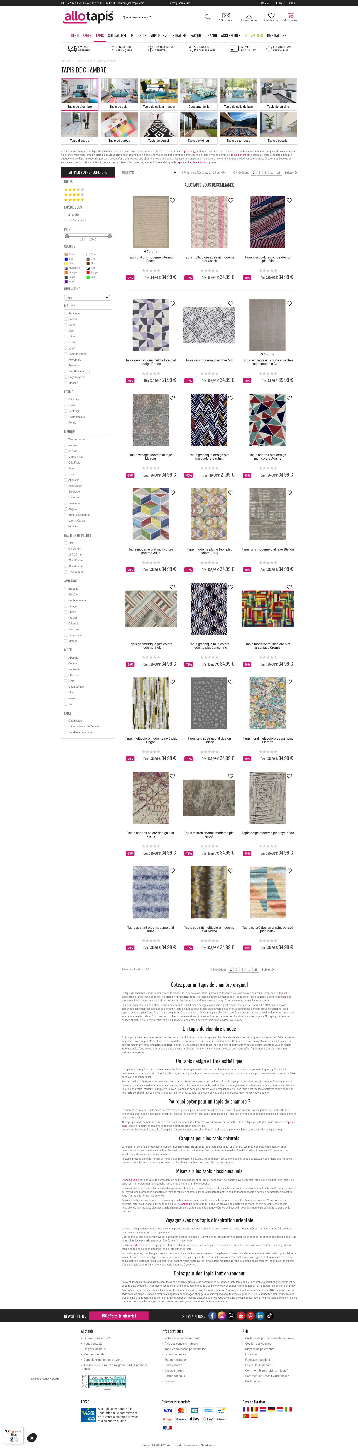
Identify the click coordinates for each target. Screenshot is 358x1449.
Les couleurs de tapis (259, 1365)
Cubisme (73, 669)
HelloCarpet (75, 485)
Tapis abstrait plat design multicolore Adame (267, 456)
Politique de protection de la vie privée (270, 1338)
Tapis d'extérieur (199, 140)
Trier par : (128, 172)
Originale (73, 399)
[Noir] (88, 268)
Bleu (71, 258)
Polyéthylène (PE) (79, 371)
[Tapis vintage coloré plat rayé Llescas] (151, 420)
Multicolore (74, 268)
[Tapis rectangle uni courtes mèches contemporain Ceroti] (268, 325)
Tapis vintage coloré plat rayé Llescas (150, 456)
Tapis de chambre (80, 107)
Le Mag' (280, 3)
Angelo (72, 509)
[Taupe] (66, 277)
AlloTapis (66, 61)
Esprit (71, 474)
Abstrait (73, 657)
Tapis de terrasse (238, 140)
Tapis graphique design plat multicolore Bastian (209, 456)
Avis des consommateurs (181, 1343)
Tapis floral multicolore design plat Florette (268, 740)
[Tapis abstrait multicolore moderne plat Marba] (209, 892)
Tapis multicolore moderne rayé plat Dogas (151, 740)
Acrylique (74, 313)
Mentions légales (95, 1354)
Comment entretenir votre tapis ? (267, 1376)
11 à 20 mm (75, 554)
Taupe (72, 277)
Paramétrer (48, 1442)
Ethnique (73, 675)
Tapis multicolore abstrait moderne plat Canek (209, 259)
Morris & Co (75, 456)
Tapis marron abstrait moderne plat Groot (209, 834)
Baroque (73, 588)
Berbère (73, 594)
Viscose (73, 382)
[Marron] (88, 263)
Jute (71, 330)
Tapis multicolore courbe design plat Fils (268, 259)
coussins (186, 1204)
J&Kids (72, 451)
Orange (73, 272)
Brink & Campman (79, 514)
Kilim (71, 692)
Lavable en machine (80, 732)
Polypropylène (76, 377)
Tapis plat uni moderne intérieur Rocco (150, 259)
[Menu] (20, 1428)
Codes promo (173, 1365)
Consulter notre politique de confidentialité (56, 1418)
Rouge (94, 272)
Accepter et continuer (92, 1442)
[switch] (14, 1439)
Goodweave (75, 720)
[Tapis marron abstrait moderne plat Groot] (209, 798)
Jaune (72, 263)
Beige (72, 254)
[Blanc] (88, 254)
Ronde (72, 422)
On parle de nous (95, 1349)
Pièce (89, 61)
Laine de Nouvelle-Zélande (84, 726)
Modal (72, 342)
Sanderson (74, 491)
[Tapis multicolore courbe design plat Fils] (268, 222)
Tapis (79, 61)
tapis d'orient (238, 154)
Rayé (71, 698)
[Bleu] (66, 259)
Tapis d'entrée (79, 140)
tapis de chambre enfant (191, 162)
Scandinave (75, 635)
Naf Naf (72, 445)
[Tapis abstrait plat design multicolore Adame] (268, 420)
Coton (71, 324)
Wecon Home (76, 439)
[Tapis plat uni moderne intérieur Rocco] (151, 222)
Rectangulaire (76, 416)
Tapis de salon (119, 107)
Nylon (71, 348)
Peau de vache (77, 353)
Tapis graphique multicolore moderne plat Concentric (209, 645)
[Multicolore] (66, 268)
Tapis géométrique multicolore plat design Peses (151, 362)
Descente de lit (199, 107)
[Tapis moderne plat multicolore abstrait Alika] (151, 514)
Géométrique (76, 686)
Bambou (73, 319)
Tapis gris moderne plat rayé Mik (209, 360)
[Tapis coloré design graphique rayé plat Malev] (268, 892)
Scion (71, 468)
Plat (70, 543)
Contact (266, 3)
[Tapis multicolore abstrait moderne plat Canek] (209, 222)
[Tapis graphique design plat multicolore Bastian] (209, 420)
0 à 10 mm (74, 548)
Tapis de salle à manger (159, 107)
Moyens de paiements (259, 1349)
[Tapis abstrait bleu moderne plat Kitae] (151, 892)
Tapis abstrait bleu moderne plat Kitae (150, 929)
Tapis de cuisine (278, 107)
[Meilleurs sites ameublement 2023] (118, 1382)
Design (72, 606)
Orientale (73, 623)
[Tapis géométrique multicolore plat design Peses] (151, 325)
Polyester (74, 365)
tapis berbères (134, 1245)
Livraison (251, 1354)
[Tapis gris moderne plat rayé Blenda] (268, 514)
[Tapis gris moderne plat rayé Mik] (209, 325)
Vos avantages (174, 1370)
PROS (292, 3)
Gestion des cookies (258, 1343)
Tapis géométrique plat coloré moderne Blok (150, 645)
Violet (71, 281)
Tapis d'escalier (278, 140)
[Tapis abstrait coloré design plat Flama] (151, 798)
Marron (94, 263)
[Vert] (88, 277)
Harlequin (74, 497)
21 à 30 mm (75, 560)
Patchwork (74, 629)
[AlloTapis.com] (88, 17)
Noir (93, 268)
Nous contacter (94, 1343)
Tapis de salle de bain (238, 107)
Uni (70, 704)
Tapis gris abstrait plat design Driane (209, 740)
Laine (71, 336)
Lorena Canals (77, 520)
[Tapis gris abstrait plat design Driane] (209, 703)
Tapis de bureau (119, 140)
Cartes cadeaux (174, 1376)
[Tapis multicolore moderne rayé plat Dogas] (151, 703)
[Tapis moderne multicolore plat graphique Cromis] (268, 609)
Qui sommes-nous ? (97, 1338)
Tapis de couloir (159, 140)
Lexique (169, 1381)
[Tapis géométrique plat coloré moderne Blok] (151, 609)
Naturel (72, 617)
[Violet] (66, 282)
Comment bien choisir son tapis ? (266, 1370)
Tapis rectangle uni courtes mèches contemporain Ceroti (268, 362)
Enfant (72, 611)
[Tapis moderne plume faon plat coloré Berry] (209, 514)
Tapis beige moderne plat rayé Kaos (268, 833)
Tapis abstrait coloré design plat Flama (150, 834)
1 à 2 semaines (77, 220)
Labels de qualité (175, 1354)
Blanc (94, 254)
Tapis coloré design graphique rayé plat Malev (267, 929)
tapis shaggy (189, 151)
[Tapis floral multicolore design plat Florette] (268, 703)
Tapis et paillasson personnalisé (185, 1349)
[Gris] (88, 259)
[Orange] (66, 272)
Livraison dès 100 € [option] (179, 3)
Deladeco (74, 503)
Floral (71, 680)
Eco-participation (175, 1359)
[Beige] (66, 254)
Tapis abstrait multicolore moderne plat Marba (209, 929)
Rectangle (74, 411)
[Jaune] (66, 263)
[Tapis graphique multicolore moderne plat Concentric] (209, 609)
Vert (93, 277)
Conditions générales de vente (103, 1359)
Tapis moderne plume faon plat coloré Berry (209, 551)
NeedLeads (208, 1445)
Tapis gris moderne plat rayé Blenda (268, 549)
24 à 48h (73, 214)
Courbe (72, 663)
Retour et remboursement (181, 1338)
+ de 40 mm (75, 572)
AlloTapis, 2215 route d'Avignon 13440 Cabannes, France (114, 1367)
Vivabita (73, 526)
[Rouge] (88, 272)
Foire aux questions (258, 1359)
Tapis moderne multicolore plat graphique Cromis (268, 645)
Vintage (72, 640)
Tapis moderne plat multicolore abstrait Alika (150, 551)
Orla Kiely (74, 462)
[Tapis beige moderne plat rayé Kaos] (268, 798)
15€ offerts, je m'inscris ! (119, 1316)
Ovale (71, 405)
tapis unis (132, 1180)
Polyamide (74, 359)
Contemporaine (77, 600)
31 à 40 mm (75, 566)
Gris (93, 258)
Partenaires (253, 1381)
